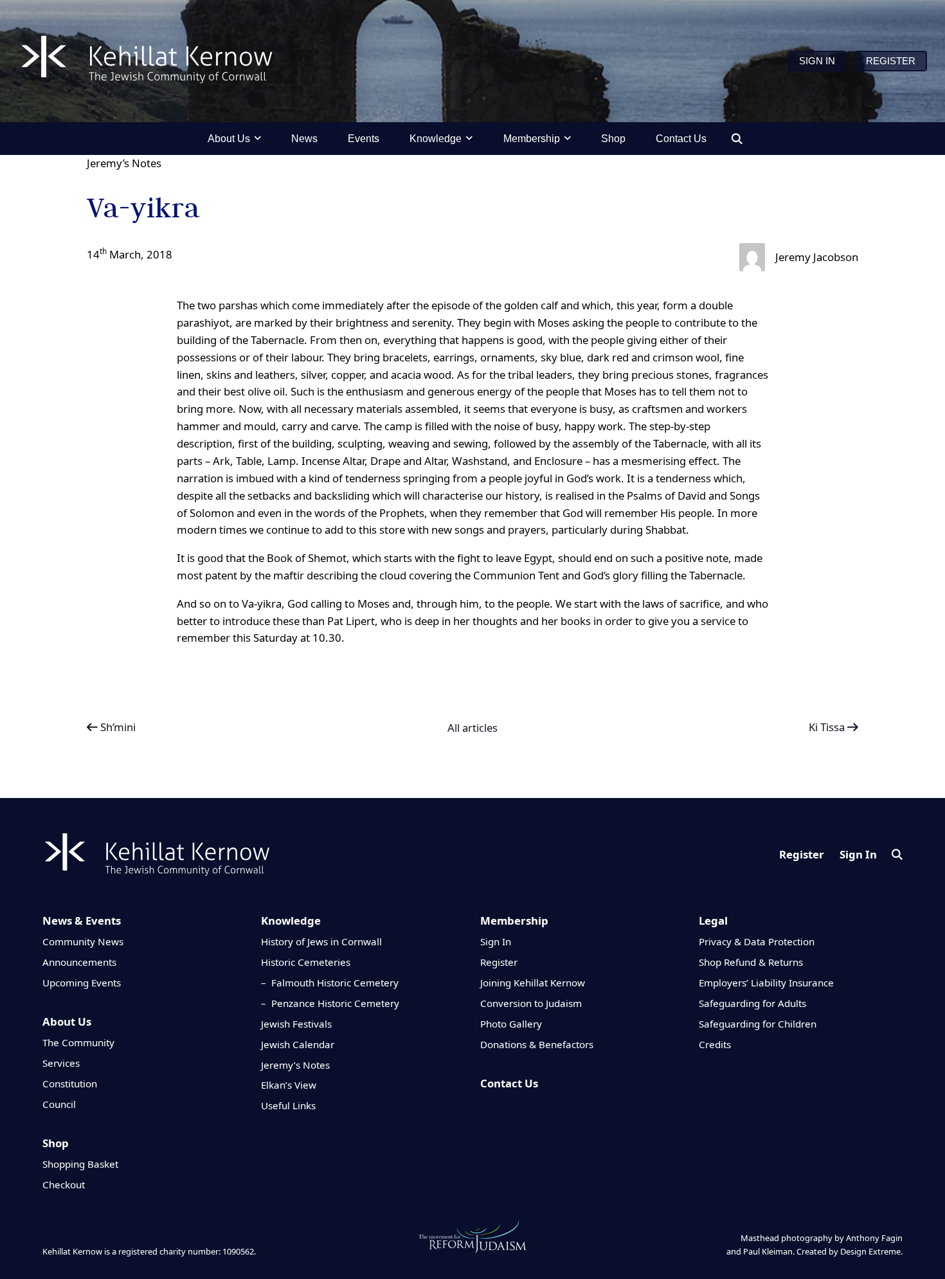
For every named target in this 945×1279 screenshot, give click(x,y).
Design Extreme (870, 1251)
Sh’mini (117, 727)
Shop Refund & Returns (751, 962)
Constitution (69, 1083)
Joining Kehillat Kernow (532, 982)
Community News (82, 941)
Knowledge (291, 920)
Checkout (63, 1184)
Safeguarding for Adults (752, 1003)
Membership (514, 920)
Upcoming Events (81, 982)
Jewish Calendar (297, 1044)
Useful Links (288, 1105)
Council (59, 1104)
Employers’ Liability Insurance (766, 982)
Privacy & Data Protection (757, 941)
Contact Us (509, 1083)
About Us (66, 1021)
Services (61, 1063)
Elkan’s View (288, 1084)
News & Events (81, 920)
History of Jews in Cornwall (321, 941)
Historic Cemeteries (305, 962)
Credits (715, 1044)
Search (897, 854)
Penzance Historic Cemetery (335, 1003)
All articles (472, 727)
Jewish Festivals (296, 1023)
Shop (55, 1143)
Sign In (858, 854)
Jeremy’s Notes (124, 163)
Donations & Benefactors (536, 1044)
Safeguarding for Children (757, 1023)
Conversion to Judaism (531, 1003)
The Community (78, 1042)
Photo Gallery (511, 1023)
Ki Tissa (828, 727)
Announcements (79, 962)
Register (801, 854)
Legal (713, 920)
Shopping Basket (80, 1163)
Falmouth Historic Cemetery (335, 982)
